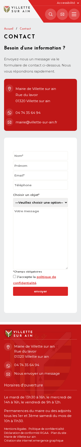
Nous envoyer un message (37, 373)
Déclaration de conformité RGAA (26, 433)
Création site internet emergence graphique (33, 440)
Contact (25, 28)
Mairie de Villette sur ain (20, 436)
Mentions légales (15, 429)
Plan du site (58, 433)
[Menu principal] (74, 14)
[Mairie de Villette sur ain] (16, 9)
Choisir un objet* (26, 195)
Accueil (8, 28)
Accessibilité (66, 3)
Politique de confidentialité (46, 429)
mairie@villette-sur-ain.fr (36, 122)
